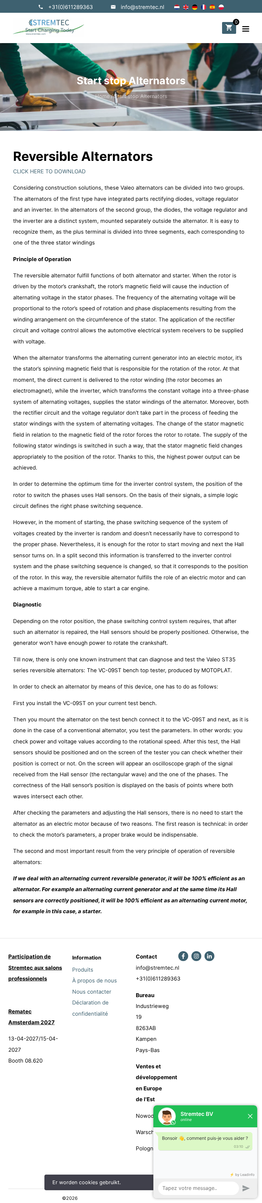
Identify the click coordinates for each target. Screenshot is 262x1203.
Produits (82, 969)
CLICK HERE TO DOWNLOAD (49, 171)
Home (102, 96)
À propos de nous (94, 980)
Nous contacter (91, 992)
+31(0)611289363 (71, 7)
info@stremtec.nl (142, 7)
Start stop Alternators (140, 96)
